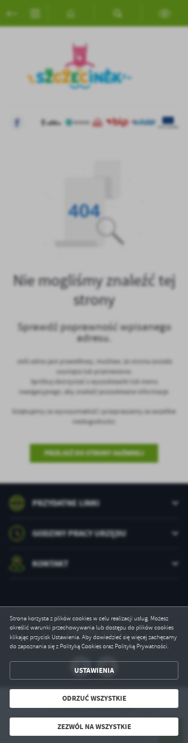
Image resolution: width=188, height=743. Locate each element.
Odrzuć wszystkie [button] (94, 698)
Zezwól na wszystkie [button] (94, 726)
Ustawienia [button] (94, 670)
